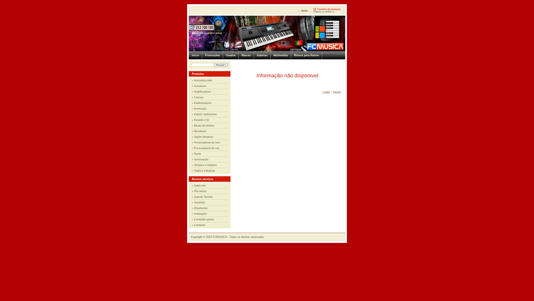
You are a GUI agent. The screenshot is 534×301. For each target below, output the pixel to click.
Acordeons (200, 86)
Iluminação (200, 108)
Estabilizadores (203, 103)
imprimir (337, 92)
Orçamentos (201, 208)
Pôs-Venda (200, 191)
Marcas (246, 55)
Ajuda (304, 10)
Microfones (200, 131)
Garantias (199, 202)
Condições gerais (204, 219)
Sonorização (201, 159)
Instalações (200, 213)
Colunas (199, 97)
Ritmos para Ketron (306, 55)
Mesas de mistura (204, 125)
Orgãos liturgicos (203, 136)
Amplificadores (202, 91)
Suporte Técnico (203, 196)
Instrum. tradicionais (205, 114)
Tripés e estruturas (204, 170)
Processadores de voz (206, 148)
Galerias (262, 55)
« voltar (326, 92)
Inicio (195, 55)
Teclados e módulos (205, 165)
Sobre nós (200, 185)
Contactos (199, 225)
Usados (231, 55)
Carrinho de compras (328, 9)
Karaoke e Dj (201, 120)
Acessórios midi (203, 80)
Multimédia (280, 55)
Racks (197, 153)
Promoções (212, 55)
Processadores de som (207, 142)
